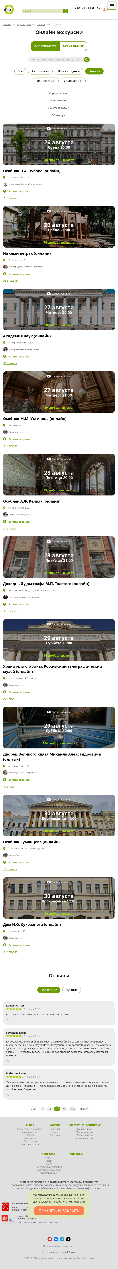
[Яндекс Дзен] (68, 1239)
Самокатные (73, 81)
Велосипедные (69, 71)
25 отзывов (10, 280)
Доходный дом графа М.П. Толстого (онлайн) (46, 583)
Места (55, 1132)
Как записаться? (84, 1128)
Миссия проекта (30, 1132)
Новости (30, 1134)
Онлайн (94, 71)
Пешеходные (45, 81)
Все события (45, 46)
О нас (30, 1125)
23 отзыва (9, 198)
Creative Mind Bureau (64, 1252)
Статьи (48, 1157)
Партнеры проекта (30, 1144)
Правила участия (84, 1132)
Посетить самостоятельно (48, 1166)
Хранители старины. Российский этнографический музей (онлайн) (52, 669)
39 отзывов (10, 611)
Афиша (55, 1125)
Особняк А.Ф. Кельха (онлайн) (31, 501)
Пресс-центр (30, 1141)
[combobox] (59, 100)
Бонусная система (84, 1138)
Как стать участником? (84, 1125)
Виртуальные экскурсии (48, 1169)
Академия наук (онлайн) (27, 335)
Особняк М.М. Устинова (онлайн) (35, 418)
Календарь (55, 1134)
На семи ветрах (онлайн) (27, 253)
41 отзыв (8, 786)
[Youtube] (49, 1239)
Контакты (76, 1153)
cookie (64, 1194)
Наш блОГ (48, 1153)
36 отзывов (10, 952)
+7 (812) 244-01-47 (86, 8)
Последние (49, 990)
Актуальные (73, 46)
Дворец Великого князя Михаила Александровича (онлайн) (52, 757)
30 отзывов (10, 363)
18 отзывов (10, 869)
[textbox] (59, 100)
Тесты (48, 1160)
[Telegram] (62, 1239)
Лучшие (72, 990)
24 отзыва (9, 528)
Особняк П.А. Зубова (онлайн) (31, 170)
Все (20, 71)
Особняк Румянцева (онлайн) (31, 841)
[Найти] (65, 11)
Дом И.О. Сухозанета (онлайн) (32, 924)
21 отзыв (8, 699)
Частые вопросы (84, 1134)
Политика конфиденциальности (59, 1246)
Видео (48, 1163)
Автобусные (40, 71)
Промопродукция (48, 1172)
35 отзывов (10, 446)
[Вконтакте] (56, 1239)
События (55, 1128)
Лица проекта (30, 1138)
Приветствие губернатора (30, 1128)
